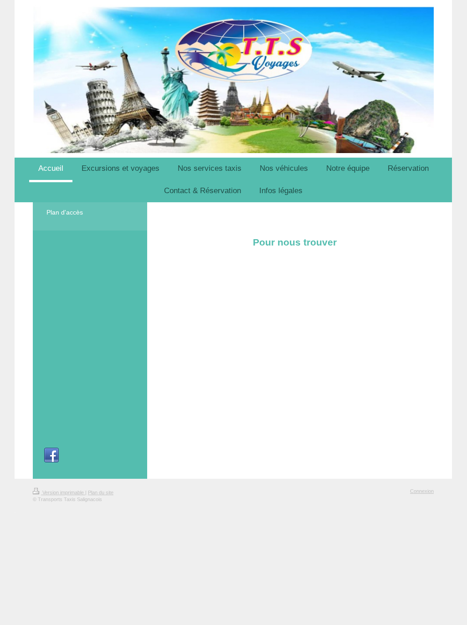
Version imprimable (63, 492)
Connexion (422, 491)
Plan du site (100, 492)
